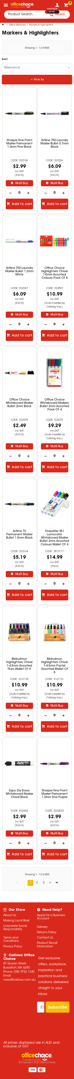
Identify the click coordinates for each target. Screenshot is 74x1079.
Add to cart (21, 204)
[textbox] (25, 14)
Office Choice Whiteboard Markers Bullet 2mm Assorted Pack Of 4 (54, 404)
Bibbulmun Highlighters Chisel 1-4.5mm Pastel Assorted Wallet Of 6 (54, 666)
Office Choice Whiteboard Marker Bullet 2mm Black (19, 403)
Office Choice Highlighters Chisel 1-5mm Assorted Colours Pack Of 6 (54, 273)
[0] (66, 6)
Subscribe (57, 1007)
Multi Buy (21, 183)
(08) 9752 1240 (24, 972)
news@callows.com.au (19, 980)
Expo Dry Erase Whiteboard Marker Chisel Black (19, 794)
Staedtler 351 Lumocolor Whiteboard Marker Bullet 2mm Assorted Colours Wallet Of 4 (54, 538)
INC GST (52, 12)
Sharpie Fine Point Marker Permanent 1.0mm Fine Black (19, 144)
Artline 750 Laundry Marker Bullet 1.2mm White (19, 271)
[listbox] (37, 67)
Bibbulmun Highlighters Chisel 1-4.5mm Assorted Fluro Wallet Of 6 (19, 664)
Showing (37, 48)
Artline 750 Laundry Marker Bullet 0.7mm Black (54, 144)
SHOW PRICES (52, 9)
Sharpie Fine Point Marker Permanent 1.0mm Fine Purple (55, 794)
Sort (5, 59)
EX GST (46, 12)
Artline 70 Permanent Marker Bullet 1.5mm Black (19, 534)
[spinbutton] (19, 193)
